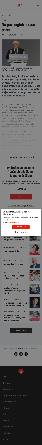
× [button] (38, 211)
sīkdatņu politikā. (14, 222)
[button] (21, 232)
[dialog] (21, 222)
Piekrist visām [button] (21, 227)
